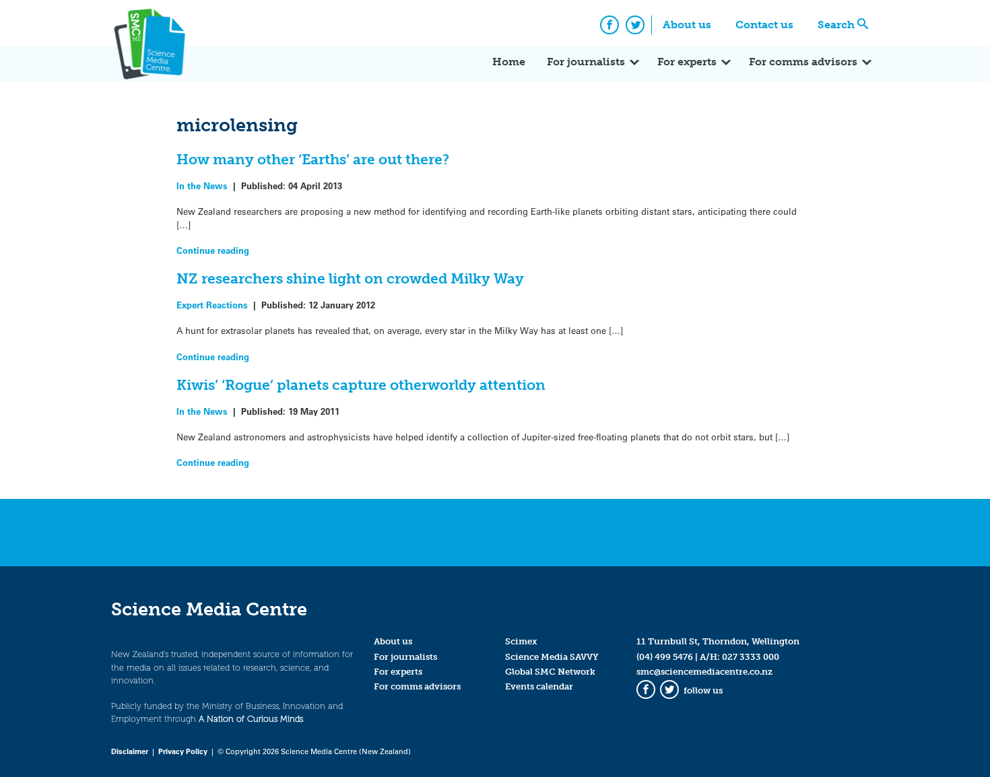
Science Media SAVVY (552, 657)
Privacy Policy (182, 751)
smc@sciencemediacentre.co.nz (704, 672)
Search (836, 24)
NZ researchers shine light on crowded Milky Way (350, 278)
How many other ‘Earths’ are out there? (312, 159)
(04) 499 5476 (664, 657)
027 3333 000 (750, 657)
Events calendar (539, 686)
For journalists (586, 61)
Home (508, 61)
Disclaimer (129, 751)
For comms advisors (803, 61)
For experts (687, 61)
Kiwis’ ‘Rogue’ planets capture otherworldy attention (361, 384)
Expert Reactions (212, 304)
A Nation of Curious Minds (251, 719)
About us (687, 24)
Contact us (764, 24)
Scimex (521, 641)
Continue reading (212, 250)
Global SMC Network (550, 672)
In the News (202, 185)
